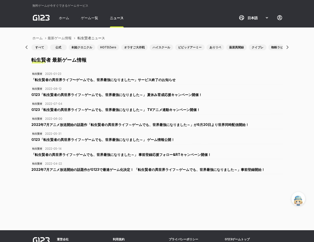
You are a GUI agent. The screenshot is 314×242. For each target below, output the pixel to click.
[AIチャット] (298, 199)
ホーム (64, 18)
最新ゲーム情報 (60, 38)
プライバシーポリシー (183, 239)
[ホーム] (41, 18)
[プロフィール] (280, 18)
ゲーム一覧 (89, 18)
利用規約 (119, 239)
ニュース (117, 18)
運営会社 (63, 239)
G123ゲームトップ (237, 239)
